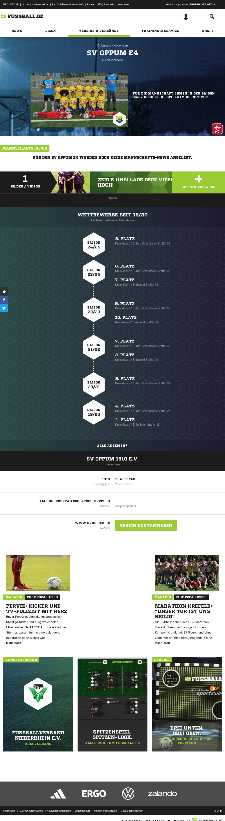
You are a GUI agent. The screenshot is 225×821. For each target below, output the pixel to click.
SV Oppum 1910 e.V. (113, 459)
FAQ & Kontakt (106, 4)
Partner (91, 4)
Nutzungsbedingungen (59, 810)
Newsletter (123, 4)
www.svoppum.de (92, 523)
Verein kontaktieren (146, 525)
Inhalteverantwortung (105, 810)
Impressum (9, 810)
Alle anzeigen (111, 445)
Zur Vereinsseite (112, 60)
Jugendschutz (82, 810)
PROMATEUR (10, 4)
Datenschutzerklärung (31, 810)
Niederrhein (120, 45)
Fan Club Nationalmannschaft (67, 4)
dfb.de (25, 4)
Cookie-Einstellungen (132, 810)
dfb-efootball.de (40, 4)
